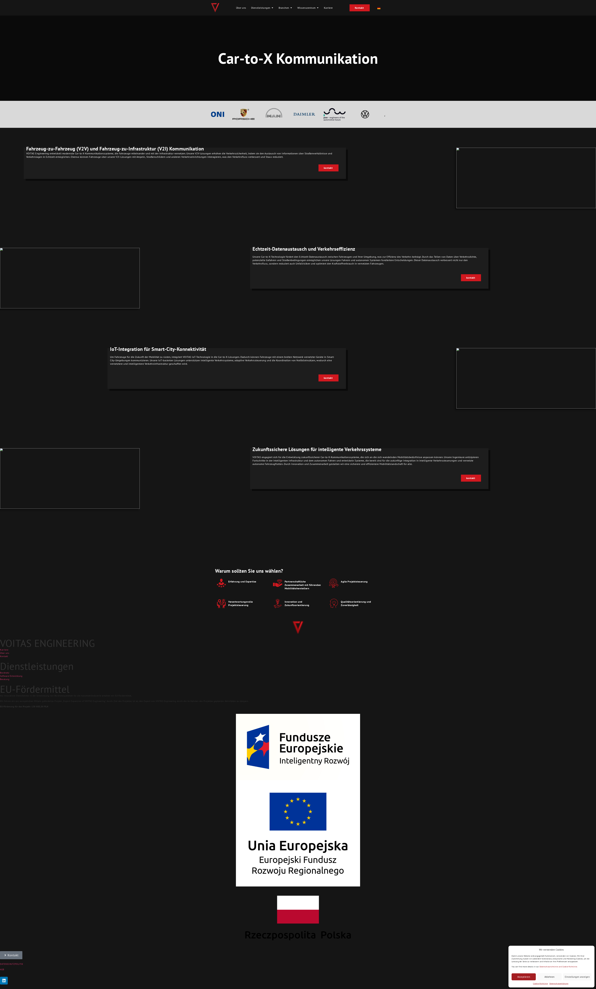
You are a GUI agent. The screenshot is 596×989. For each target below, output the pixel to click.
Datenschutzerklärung (558, 983)
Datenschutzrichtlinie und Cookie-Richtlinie (558, 966)
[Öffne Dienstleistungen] (272, 8)
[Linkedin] (4, 981)
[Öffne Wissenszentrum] (317, 8)
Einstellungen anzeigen (577, 976)
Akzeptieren (523, 976)
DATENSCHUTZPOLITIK (11, 964)
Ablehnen (549, 976)
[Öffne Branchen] (291, 8)
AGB (2, 969)
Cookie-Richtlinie (540, 983)
